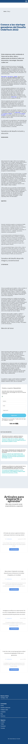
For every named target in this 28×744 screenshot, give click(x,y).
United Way (17, 112)
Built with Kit (14, 423)
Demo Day (13, 97)
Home (2, 705)
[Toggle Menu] (26, 1)
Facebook (3, 726)
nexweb (18, 738)
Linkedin (3, 722)
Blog (8, 11)
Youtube (3, 728)
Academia (3, 711)
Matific (15, 76)
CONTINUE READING (14, 549)
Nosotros (3, 716)
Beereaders (4, 76)
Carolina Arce (9, 579)
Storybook (10, 76)
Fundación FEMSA (7, 113)
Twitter (2, 724)
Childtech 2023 (4, 709)
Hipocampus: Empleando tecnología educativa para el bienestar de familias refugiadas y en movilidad (14, 451)
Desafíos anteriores (5, 707)
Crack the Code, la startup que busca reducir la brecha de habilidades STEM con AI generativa (14, 653)
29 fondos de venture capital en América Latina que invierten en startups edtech (12, 437)
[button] (14, 396)
